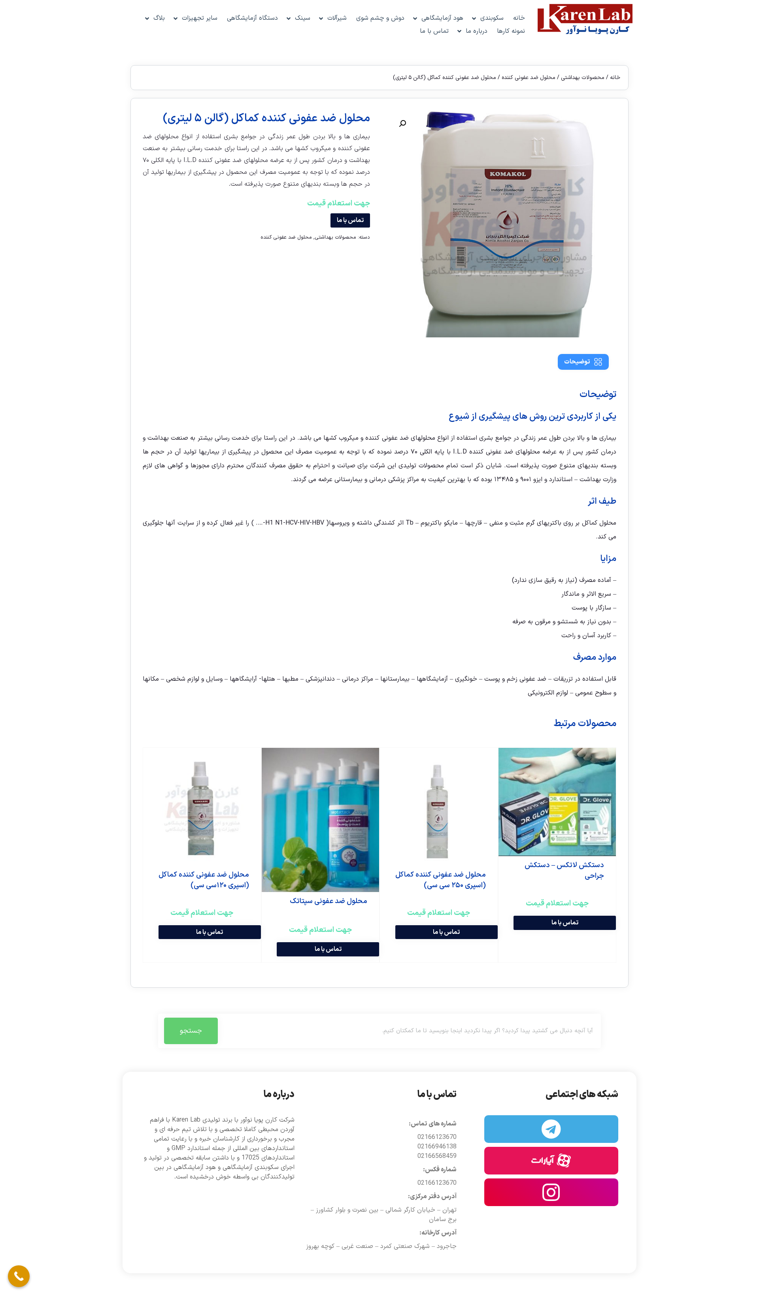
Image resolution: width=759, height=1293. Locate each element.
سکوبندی (492, 18)
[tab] (583, 362)
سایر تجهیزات (199, 18)
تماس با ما (434, 31)
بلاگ (159, 18)
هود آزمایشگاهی (442, 18)
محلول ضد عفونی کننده (528, 77)
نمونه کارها (511, 31)
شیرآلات (337, 18)
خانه (519, 18)
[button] (402, 124)
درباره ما (476, 31)
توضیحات (577, 362)
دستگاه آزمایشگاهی (252, 18)
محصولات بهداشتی (582, 77)
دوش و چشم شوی (380, 18)
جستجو (191, 1031)
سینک (302, 18)
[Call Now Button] (19, 1276)
